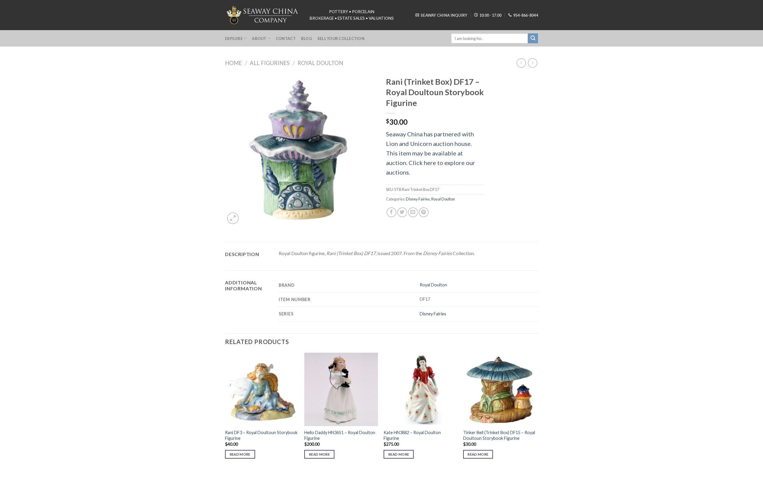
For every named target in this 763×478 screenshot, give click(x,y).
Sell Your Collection (341, 38)
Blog (306, 38)
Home (233, 63)
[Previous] (225, 411)
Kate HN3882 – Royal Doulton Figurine (412, 435)
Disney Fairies (418, 199)
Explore (234, 38)
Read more (240, 454)
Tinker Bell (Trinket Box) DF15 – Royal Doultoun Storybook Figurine (499, 435)
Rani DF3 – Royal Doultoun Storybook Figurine (261, 435)
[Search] (533, 38)
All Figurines (270, 63)
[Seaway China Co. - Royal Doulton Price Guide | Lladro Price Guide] (263, 15)
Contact (286, 38)
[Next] (536, 411)
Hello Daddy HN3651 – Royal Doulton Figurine (339, 435)
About (259, 38)
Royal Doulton (320, 63)
